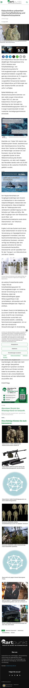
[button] (26, 330)
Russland (13, 632)
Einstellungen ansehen (14, 352)
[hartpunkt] (14, 2)
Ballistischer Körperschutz (11, 630)
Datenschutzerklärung (15, 355)
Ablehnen (14, 348)
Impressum (25, 355)
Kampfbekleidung (5, 632)
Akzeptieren (14, 344)
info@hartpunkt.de (11, 665)
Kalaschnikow (20, 630)
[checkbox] (4, 685)
